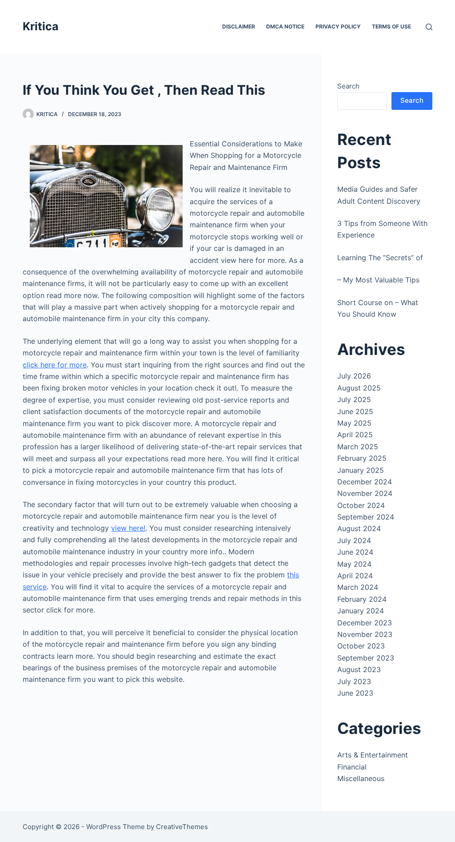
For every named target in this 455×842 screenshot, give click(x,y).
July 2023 (354, 681)
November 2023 (364, 634)
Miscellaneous (360, 778)
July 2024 (354, 540)
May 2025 (354, 423)
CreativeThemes (182, 826)
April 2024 (355, 575)
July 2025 (354, 399)
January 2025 (360, 470)
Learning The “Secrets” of (380, 257)
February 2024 (362, 599)
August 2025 (359, 387)
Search (348, 86)
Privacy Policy (338, 26)
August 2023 (359, 669)
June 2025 (355, 411)
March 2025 (357, 446)
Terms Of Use (391, 26)
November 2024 (364, 493)
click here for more (55, 364)
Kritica (41, 26)
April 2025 (355, 434)
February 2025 (362, 458)
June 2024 (355, 552)
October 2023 (361, 645)
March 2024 (357, 587)
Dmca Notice (285, 26)
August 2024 (359, 528)
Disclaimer (238, 26)
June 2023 (355, 693)
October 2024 (361, 505)
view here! (128, 528)
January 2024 (360, 610)
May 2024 (354, 564)
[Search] (429, 27)
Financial (352, 766)
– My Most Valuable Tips (378, 279)
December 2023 (364, 622)
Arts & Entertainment (372, 754)
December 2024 (364, 481)
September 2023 (365, 657)
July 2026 (354, 375)
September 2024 (365, 516)
